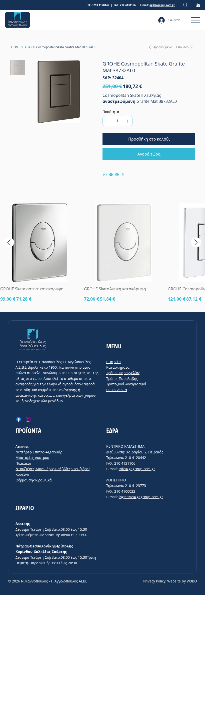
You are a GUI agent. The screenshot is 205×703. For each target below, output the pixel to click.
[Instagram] (28, 419)
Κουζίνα (22, 474)
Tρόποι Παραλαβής (122, 378)
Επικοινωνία (116, 389)
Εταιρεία (113, 361)
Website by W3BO (182, 581)
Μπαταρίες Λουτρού (32, 457)
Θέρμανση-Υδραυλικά (34, 480)
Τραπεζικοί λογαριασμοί (126, 384)
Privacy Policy (154, 581)
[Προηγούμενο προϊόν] (9, 242)
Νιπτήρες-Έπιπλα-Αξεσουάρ (39, 452)
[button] (198, 5)
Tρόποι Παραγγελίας (123, 372)
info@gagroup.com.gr (137, 468)
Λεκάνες (22, 446)
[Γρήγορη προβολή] (39, 242)
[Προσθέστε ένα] (127, 121)
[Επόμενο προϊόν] (196, 242)
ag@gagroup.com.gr (162, 5)
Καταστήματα (118, 367)
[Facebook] (111, 174)
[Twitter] (123, 174)
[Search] (185, 5)
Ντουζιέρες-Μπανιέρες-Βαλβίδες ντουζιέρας (53, 468)
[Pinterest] (117, 174)
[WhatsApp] (105, 174)
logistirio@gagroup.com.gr (141, 496)
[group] (102, 255)
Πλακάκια (23, 463)
